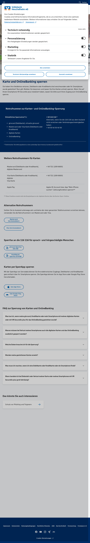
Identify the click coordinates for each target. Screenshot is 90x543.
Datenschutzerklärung (13, 22)
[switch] (83, 38)
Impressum (30, 22)
